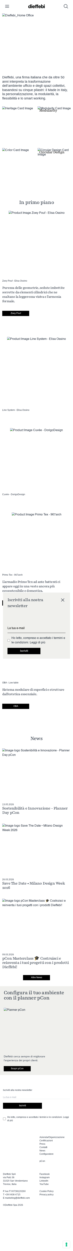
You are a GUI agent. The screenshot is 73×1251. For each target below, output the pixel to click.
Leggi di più (37, 642)
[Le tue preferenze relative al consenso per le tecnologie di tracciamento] (66, 1244)
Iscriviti (24, 651)
